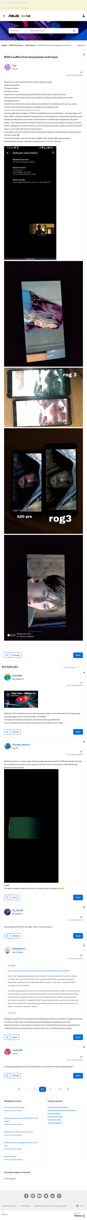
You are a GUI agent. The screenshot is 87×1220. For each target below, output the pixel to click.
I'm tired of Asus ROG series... (14, 1108)
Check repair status (55, 1117)
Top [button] (5, 1214)
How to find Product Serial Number (62, 1110)
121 (50, 1089)
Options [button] (81, 45)
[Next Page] (68, 1089)
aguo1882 (11, 965)
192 (60, 1089)
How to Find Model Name (58, 1107)
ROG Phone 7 (10, 1135)
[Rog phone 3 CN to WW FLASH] (83, 667)
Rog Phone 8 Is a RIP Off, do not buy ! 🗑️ (18, 1132)
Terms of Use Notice (9, 1206)
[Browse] (5, 16)
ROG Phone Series (16, 45)
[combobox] (53, 30)
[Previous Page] (19, 1089)
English (4, 45)
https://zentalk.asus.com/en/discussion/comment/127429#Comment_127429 (39, 971)
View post (12, 1013)
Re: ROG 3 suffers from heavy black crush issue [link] (54, 45)
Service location (54, 1114)
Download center (55, 1120)
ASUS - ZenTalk (19, 16)
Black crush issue (10, 1157)
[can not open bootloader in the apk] (79, 667)
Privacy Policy (25, 1206)
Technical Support (55, 1123)
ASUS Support (10, 1179)
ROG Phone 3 (30, 45)
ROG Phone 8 (10, 1111)
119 (35, 1089)
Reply (78, 655)
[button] (7, 655)
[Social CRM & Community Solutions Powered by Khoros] (80, 1215)
